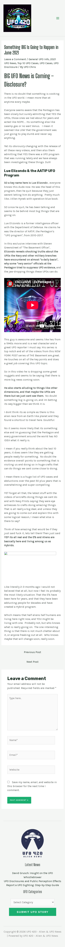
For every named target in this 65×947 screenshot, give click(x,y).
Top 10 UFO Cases (28, 63)
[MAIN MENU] (58, 18)
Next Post (32, 661)
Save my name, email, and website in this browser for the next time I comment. (32, 786)
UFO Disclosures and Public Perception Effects (32, 881)
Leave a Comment (15, 59)
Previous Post (32, 652)
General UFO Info (39, 59)
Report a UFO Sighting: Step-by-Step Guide (32, 885)
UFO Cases (46, 63)
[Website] (31, 770)
